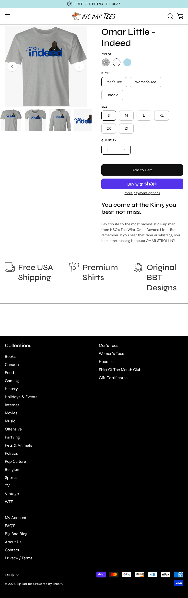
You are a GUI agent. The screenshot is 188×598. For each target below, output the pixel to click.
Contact (12, 550)
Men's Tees (108, 345)
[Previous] (12, 66)
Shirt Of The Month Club (120, 369)
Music (10, 421)
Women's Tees (111, 353)
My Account (15, 517)
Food (9, 372)
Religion (12, 469)
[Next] (79, 66)
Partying (12, 437)
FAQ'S (10, 525)
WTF (9, 501)
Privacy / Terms (19, 558)
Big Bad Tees (25, 584)
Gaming (12, 380)
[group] (94, 4)
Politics (11, 453)
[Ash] (106, 62)
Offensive (13, 429)
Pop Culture (15, 461)
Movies (11, 413)
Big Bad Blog (16, 533)
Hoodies (106, 361)
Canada (12, 364)
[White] (116, 62)
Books (10, 356)
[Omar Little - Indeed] (11, 120)
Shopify (58, 584)
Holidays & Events (21, 396)
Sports (11, 477)
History (11, 388)
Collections (18, 345)
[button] (169, 16)
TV (7, 485)
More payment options (142, 193)
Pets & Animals (18, 445)
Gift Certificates (113, 377)
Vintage (12, 493)
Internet (12, 404)
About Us (13, 541)
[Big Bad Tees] (94, 16)
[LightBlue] (127, 62)
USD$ (9, 575)
